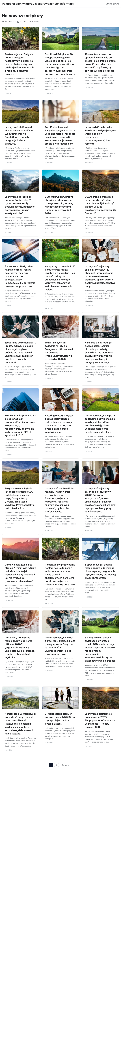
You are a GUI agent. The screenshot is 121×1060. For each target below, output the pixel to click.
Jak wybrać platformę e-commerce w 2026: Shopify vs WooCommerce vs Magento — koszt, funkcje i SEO (100, 720)
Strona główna (112, 4)
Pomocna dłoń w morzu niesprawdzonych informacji (38, 3)
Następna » (66, 765)
